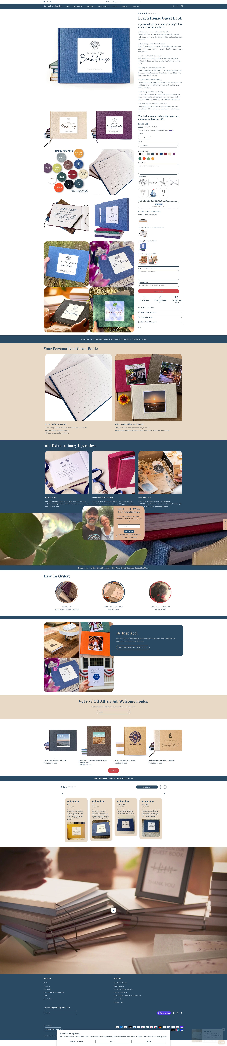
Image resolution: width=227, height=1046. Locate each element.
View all (113, 770)
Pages (140, 141)
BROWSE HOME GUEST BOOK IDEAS (133, 647)
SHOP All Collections (120, 992)
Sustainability (48, 999)
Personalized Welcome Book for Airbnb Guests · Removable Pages (93, 761)
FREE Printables (119, 986)
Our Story (47, 986)
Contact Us (47, 989)
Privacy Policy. (162, 1036)
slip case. (129, 501)
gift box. (167, 501)
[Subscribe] (128, 712)
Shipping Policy (118, 1002)
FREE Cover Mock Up (120, 983)
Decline (148, 1041)
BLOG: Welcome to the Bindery (54, 992)
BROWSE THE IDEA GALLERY (123, 989)
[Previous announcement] (86, 2)
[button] (173, 6)
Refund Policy (118, 999)
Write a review (147, 787)
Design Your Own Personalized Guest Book (162, 760)
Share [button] (142, 328)
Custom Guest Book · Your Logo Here (125, 760)
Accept (112, 1041)
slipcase (160, 97)
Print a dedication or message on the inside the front (157, 70)
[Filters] (160, 787)
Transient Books (52, 1036)
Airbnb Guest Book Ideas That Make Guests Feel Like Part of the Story (120, 568)
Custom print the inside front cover (59, 501)
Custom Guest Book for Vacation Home (55, 760)
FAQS (45, 996)
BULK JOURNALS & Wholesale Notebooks (127, 996)
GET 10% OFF (129, 531)
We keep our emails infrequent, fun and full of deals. (130, 536)
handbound (145, 106)
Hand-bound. (51, 430)
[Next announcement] (141, 2)
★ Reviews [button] (225, 525)
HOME (46, 983)
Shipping (140, 126)
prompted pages (151, 82)
